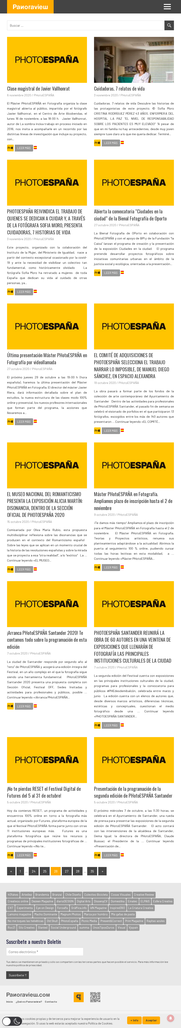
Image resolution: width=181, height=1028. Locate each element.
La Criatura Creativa (140, 908)
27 (66, 871)
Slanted (42, 927)
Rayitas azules (156, 921)
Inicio (9, 1001)
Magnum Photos (70, 914)
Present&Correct (111, 921)
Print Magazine (134, 921)
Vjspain (133, 927)
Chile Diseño (73, 894)
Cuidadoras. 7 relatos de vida (119, 88)
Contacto (51, 1001)
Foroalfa (62, 908)
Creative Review (144, 894)
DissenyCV (100, 901)
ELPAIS (145, 901)
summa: (84, 927)
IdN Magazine (98, 908)
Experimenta (25, 908)
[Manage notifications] (170, 1018)
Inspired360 (117, 908)
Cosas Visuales (121, 894)
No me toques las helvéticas (25, 921)
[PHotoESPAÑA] (10, 149)
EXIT (10, 908)
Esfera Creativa (162, 901)
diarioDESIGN (65, 901)
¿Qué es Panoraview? (29, 1001)
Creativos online (18, 901)
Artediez (27, 894)
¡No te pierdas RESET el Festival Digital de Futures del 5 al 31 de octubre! (44, 792)
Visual (121, 927)
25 (45, 871)
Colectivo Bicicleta (96, 894)
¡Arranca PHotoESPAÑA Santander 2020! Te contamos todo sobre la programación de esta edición (47, 639)
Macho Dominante (45, 914)
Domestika (117, 901)
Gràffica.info (79, 908)
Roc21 (11, 927)
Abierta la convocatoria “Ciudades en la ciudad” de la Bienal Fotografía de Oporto (130, 215)
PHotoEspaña (69, 921)
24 (34, 871)
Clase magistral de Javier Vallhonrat (38, 88)
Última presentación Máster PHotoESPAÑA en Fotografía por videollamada (47, 358)
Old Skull (52, 921)
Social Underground (63, 927)
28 (77, 871)
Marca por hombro (96, 914)
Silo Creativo (27, 927)
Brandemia (42, 894)
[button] (12, 1021)
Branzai (57, 894)
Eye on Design (45, 908)
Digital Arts (83, 901)
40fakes (13, 894)
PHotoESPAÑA (44, 95)
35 (92, 871)
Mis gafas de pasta (123, 914)
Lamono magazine (19, 914)
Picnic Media (89, 921)
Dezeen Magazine (42, 901)
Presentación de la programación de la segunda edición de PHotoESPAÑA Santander (133, 792)
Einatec (132, 901)
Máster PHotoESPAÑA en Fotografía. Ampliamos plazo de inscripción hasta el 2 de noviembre (133, 500)
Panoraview (30, 6)
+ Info (134, 1020)
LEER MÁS (24, 148)
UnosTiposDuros (103, 927)
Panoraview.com (28, 994)
